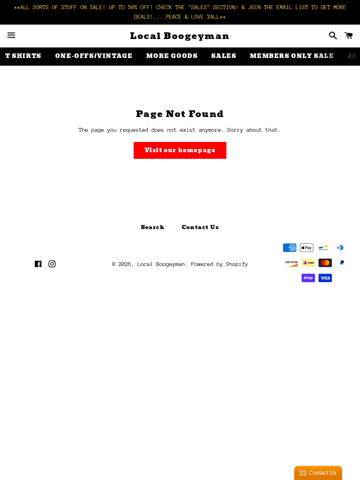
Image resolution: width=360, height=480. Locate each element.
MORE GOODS (172, 56)
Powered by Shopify (219, 264)
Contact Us (200, 227)
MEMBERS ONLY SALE (292, 56)
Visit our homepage (180, 150)
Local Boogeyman (180, 36)
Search (153, 227)
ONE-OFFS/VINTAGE (94, 56)
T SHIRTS (23, 56)
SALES (223, 56)
